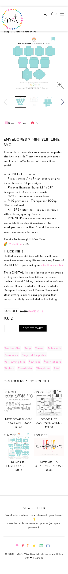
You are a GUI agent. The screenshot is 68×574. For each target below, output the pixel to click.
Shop (7, 31)
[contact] (49, 546)
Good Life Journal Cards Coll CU (49, 422)
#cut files (34, 361)
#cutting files (12, 348)
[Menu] (62, 14)
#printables (25, 368)
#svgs (27, 348)
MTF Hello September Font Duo (49, 466)
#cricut (39, 348)
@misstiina (15, 243)
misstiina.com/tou (52, 264)
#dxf (56, 368)
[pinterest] (29, 546)
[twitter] (36, 546)
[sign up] (42, 546)
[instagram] (18, 546)
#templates (43, 368)
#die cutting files (14, 361)
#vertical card (52, 361)
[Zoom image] (60, 85)
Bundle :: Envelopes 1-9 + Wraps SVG (19, 466)
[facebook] (24, 546)
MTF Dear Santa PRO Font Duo (19, 421)
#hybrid (9, 368)
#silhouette (54, 348)
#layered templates (34, 355)
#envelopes (11, 355)
